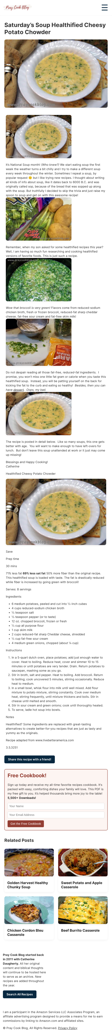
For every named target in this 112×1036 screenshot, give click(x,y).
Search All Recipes (20, 994)
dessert (18, 390)
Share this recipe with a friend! (29, 759)
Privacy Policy (67, 1028)
